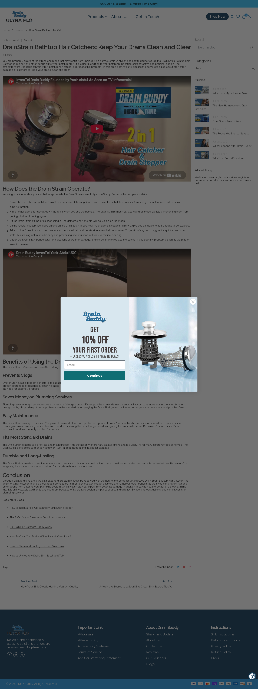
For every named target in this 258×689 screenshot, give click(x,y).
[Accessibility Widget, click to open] (252, 676)
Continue (94, 375)
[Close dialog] (193, 302)
